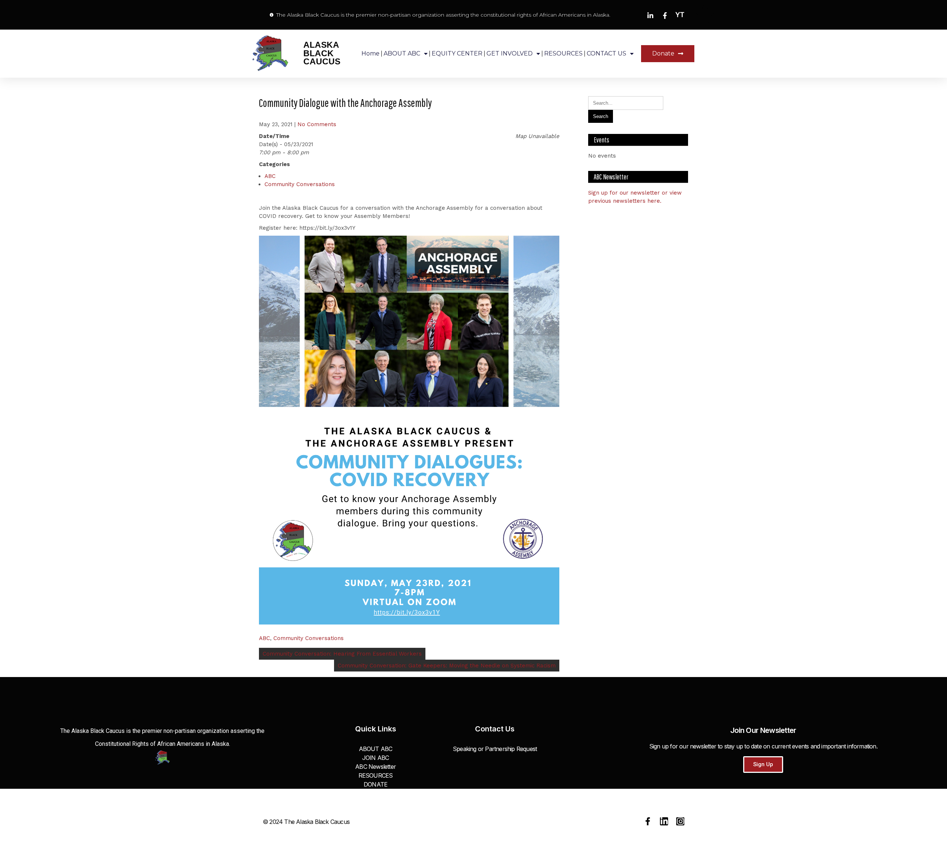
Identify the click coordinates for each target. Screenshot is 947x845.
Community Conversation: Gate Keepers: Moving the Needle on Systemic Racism (447, 665)
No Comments (316, 124)
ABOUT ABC (402, 53)
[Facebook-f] (648, 821)
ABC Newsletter (375, 766)
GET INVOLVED (509, 53)
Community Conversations (299, 184)
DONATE (375, 784)
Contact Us (495, 728)
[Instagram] (680, 821)
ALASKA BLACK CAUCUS (321, 53)
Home (370, 53)
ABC (270, 176)
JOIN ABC (375, 757)
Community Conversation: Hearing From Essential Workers (342, 653)
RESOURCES (563, 53)
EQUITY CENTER (457, 53)
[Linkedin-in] (664, 821)
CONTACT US (606, 53)
